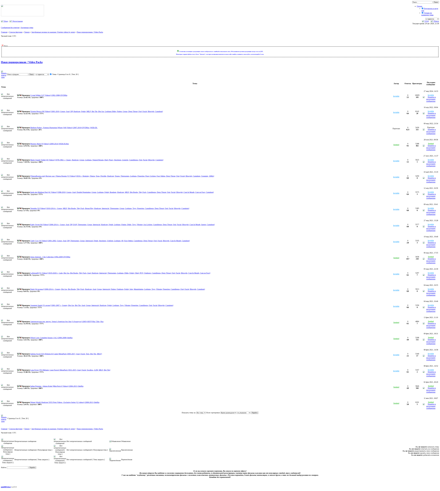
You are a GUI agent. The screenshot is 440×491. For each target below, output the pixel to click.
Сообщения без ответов (10, 28)
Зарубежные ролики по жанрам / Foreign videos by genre (53, 32)
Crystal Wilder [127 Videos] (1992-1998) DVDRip (48, 95)
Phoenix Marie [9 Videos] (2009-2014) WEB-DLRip (49, 144)
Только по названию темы (427, 14)
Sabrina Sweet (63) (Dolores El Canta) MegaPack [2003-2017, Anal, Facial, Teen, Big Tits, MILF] (66, 354)
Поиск (436, 21)
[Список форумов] (22, 16)
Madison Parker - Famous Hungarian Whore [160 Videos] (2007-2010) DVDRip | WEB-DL (64, 128)
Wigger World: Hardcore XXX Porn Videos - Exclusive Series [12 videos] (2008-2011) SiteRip (64, 402)
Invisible (396, 96)
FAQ (427, 21)
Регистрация (17, 21)
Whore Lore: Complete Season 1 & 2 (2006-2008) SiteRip (51, 338)
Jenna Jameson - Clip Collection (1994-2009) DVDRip (50, 257)
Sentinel (396, 145)
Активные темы (27, 28)
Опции (419, 6)
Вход (6, 21)
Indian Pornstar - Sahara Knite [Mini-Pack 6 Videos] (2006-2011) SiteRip (56, 386)
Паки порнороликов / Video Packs (90, 32)
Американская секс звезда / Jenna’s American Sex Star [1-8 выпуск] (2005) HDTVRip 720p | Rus (66, 322)
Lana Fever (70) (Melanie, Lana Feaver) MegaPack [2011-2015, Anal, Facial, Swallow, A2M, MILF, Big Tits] (70, 370)
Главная (4, 32)
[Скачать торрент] (18, 95)
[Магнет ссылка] (20, 95)
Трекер (27, 32)
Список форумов (15, 32)
